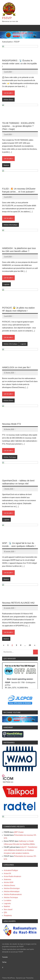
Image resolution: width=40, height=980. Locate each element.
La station (7, 900)
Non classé (8, 909)
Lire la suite (8, 93)
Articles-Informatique (10, 225)
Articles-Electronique (12, 888)
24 (30, 645)
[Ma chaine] (20, 722)
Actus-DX (7, 873)
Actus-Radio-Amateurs (12, 876)
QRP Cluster (19, 832)
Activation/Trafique (11, 870)
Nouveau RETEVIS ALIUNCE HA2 (18, 603)
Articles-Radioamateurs (13, 894)
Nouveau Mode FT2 (11, 424)
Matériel (6, 165)
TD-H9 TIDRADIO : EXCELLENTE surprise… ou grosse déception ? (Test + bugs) (18, 126)
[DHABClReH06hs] (20, 817)
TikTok (4, 962)
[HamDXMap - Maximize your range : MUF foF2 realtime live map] (12, 737)
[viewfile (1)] (20, 811)
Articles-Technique (10, 457)
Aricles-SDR (8, 882)
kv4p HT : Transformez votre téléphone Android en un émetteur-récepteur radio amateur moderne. (20, 850)
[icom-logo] (7, 782)
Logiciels (6, 284)
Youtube (6, 957)
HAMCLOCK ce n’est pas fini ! (16, 367)
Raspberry (8, 915)
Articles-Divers (8, 99)
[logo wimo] (19, 771)
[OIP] (20, 797)
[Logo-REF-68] (20, 935)
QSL (5, 912)
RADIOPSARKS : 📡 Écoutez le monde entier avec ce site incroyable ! (19, 63)
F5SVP (7, 18)
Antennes (7, 879)
